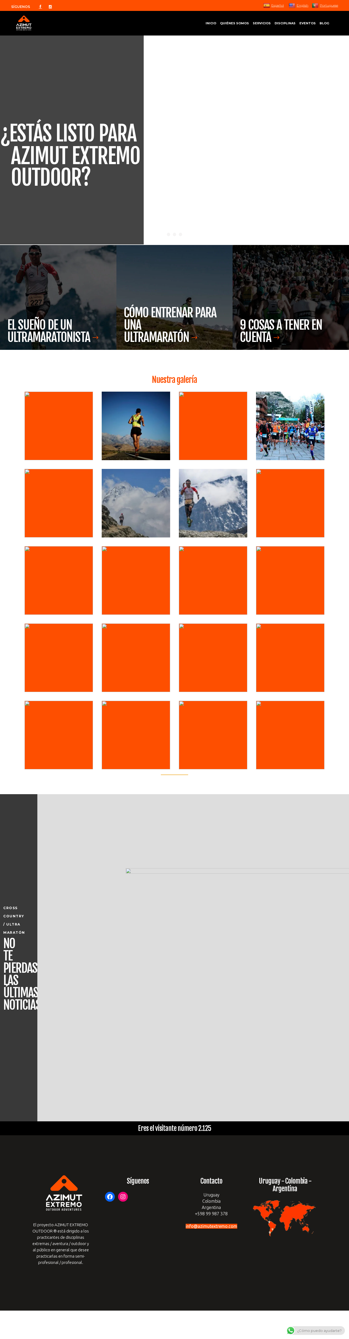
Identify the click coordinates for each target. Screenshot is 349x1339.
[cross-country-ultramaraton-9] (59, 580)
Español (277, 5)
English (302, 5)
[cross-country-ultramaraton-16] (290, 657)
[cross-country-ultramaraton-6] (136, 503)
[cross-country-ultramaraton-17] (59, 735)
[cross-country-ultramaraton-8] (290, 503)
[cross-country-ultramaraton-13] (59, 657)
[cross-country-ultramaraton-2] (136, 426)
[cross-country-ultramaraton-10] (136, 580)
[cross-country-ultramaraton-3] (213, 426)
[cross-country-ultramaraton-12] (290, 580)
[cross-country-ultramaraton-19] (213, 735)
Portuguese (329, 5)
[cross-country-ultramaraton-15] (213, 657)
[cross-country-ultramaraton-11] (213, 580)
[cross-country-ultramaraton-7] (213, 503)
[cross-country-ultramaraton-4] (290, 426)
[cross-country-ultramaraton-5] (59, 503)
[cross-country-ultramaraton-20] (290, 735)
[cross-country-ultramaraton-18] (136, 735)
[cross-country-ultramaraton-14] (136, 657)
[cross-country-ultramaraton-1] (59, 426)
